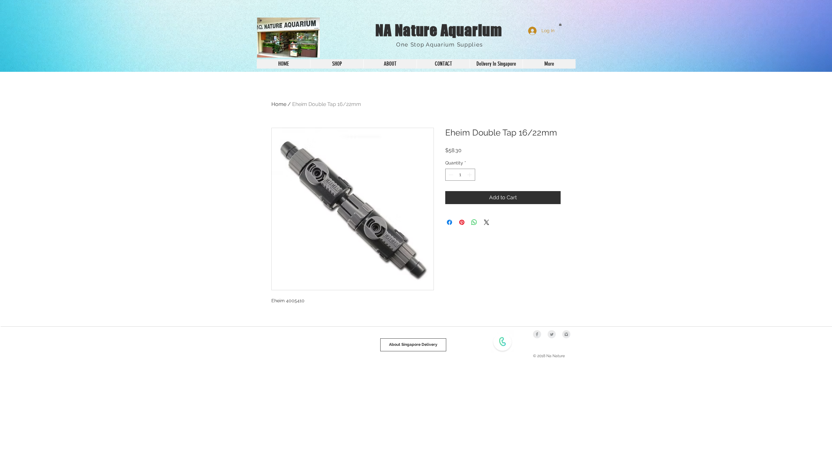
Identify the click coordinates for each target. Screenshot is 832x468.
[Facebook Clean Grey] (537, 334)
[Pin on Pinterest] (462, 222)
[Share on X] (486, 222)
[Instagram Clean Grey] (566, 334)
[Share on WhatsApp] (474, 222)
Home (278, 104)
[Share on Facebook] (449, 222)
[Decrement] (450, 174)
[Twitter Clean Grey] (552, 334)
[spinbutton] (460, 174)
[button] (560, 24)
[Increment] (470, 174)
